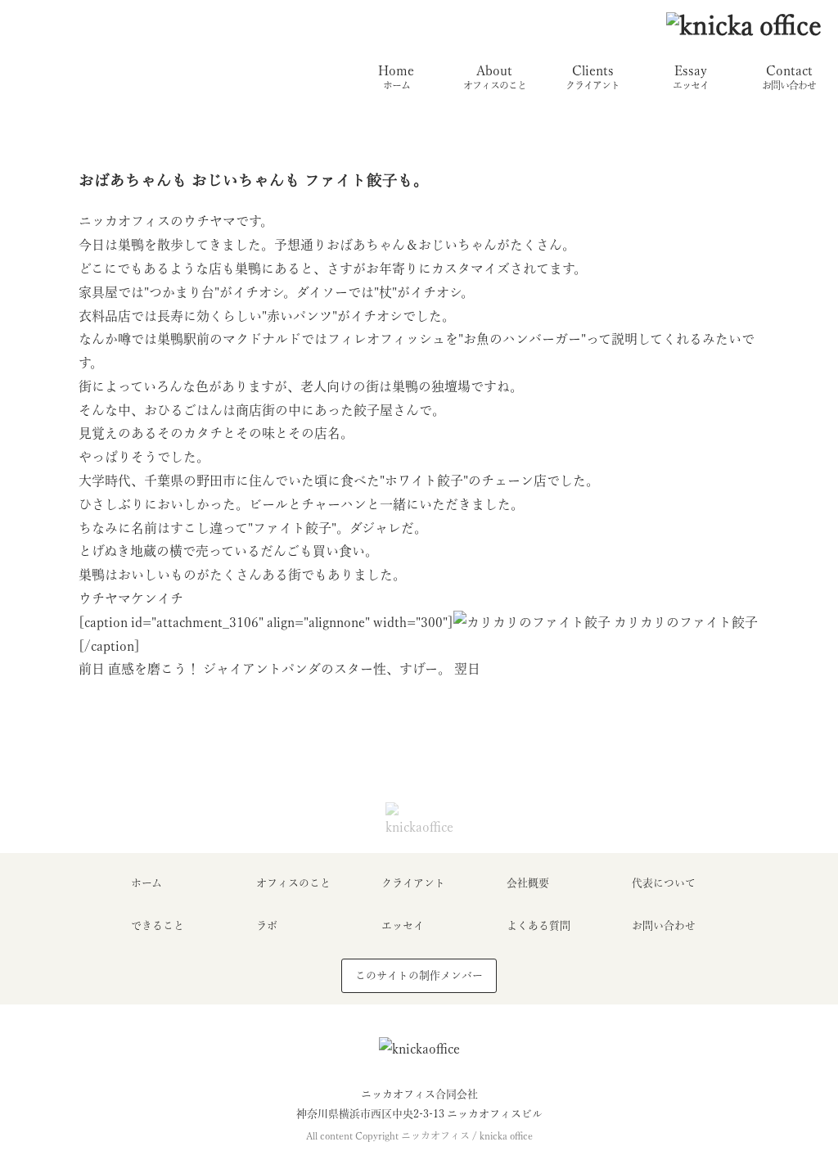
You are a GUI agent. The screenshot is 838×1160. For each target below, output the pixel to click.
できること (157, 925)
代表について (664, 883)
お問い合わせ (664, 925)
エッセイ (402, 925)
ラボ (266, 925)
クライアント (413, 883)
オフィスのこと (293, 883)
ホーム (146, 883)
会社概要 (528, 883)
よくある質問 (538, 925)
